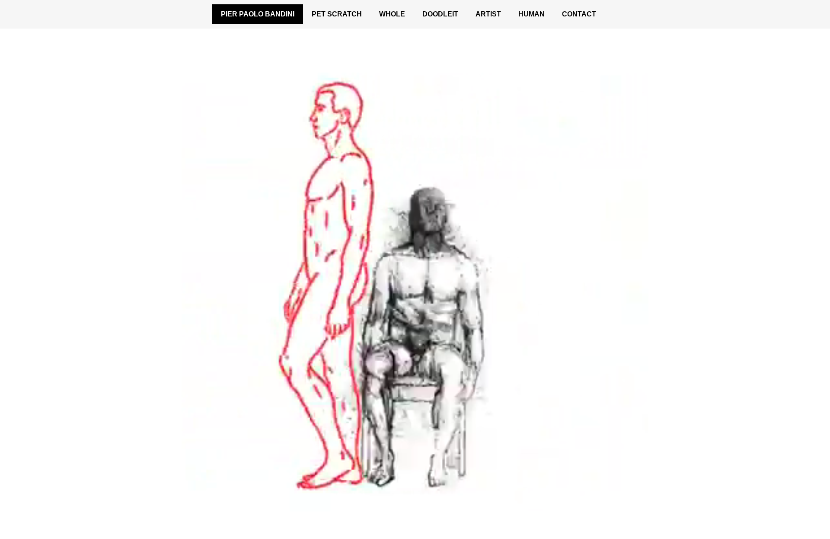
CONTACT (579, 14)
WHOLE (392, 14)
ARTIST (488, 14)
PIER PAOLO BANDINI (257, 14)
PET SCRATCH (337, 14)
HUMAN (531, 14)
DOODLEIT (440, 14)
